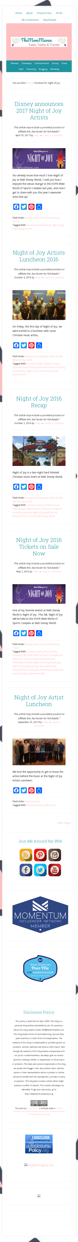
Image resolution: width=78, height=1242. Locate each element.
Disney (28, 218)
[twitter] (40, 876)
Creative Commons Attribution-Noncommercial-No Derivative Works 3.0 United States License (39, 1111)
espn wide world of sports (51, 367)
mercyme (26, 512)
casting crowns (51, 363)
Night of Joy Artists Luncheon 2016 (39, 256)
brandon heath (34, 363)
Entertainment (40, 356)
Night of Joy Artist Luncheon (39, 700)
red (27, 666)
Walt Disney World (22, 229)
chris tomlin (50, 651)
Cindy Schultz (32, 1108)
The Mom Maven (39, 42)
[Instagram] (55, 861)
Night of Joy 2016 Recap (39, 402)
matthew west (30, 662)
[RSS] (26, 861)
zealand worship (36, 673)
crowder (16, 655)
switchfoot (51, 512)
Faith (35, 218)
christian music (35, 805)
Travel (15, 221)
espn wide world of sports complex (40, 655)
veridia (54, 670)
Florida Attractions (49, 218)
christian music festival (39, 225)
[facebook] (26, 876)
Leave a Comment (53, 135)
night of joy (58, 225)
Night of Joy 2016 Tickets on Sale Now (39, 546)
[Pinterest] (40, 861)
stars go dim (36, 666)
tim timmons (46, 371)
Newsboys (54, 662)
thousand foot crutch (23, 516)
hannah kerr (18, 371)
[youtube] (55, 876)
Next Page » (65, 822)
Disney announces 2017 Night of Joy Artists (39, 110)
